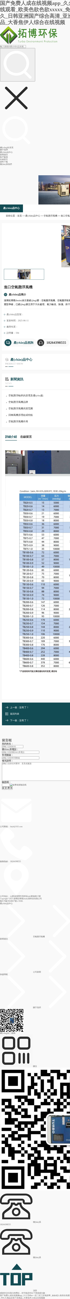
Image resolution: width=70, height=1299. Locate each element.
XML (21, 901)
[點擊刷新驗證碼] (18, 785)
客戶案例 (4, 157)
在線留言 (4, 159)
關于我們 (4, 150)
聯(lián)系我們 (6, 164)
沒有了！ (24, 720)
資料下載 (4, 162)
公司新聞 (37, 972)
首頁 (19, 216)
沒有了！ (24, 707)
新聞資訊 (4, 155)
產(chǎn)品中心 (6, 152)
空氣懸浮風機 (50, 216)
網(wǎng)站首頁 (6, 147)
